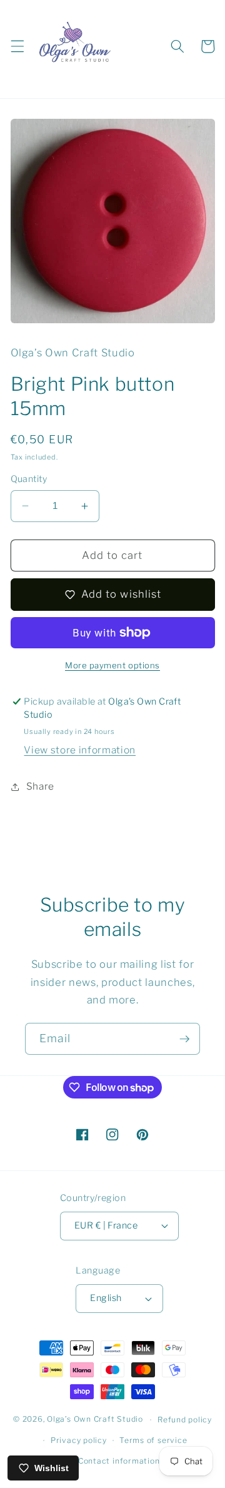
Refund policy (185, 1419)
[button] (17, 46)
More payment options (112, 665)
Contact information (119, 1460)
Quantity (29, 479)
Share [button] (40, 786)
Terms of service (153, 1440)
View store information (80, 750)
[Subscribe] (184, 1039)
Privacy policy (79, 1440)
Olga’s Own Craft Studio (95, 1419)
